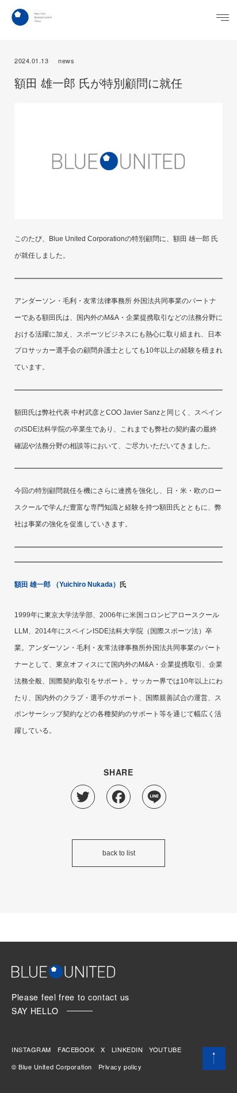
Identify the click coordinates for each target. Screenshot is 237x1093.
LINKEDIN (127, 1049)
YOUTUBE (165, 1049)
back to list (118, 853)
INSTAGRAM (31, 1049)
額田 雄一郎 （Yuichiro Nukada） (67, 584)
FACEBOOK (76, 1049)
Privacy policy (120, 1066)
